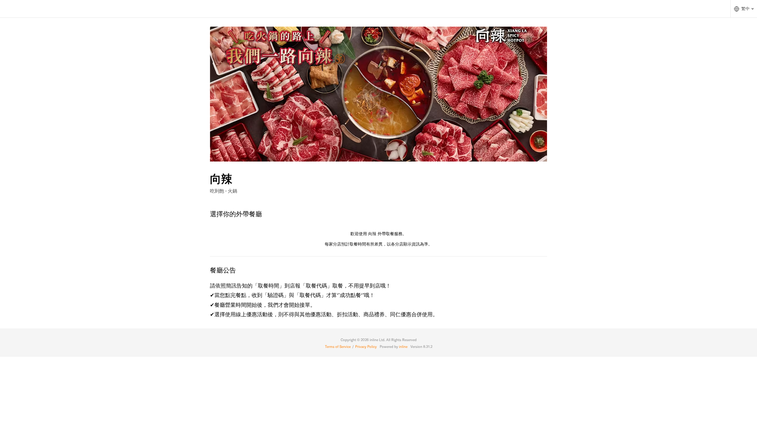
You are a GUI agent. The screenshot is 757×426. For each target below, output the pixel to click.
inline (403, 346)
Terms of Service (338, 346)
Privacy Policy (366, 346)
